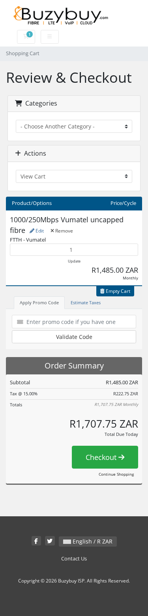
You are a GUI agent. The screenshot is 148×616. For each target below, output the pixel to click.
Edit (39, 230)
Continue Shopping (116, 474)
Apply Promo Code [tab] (39, 302)
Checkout (102, 457)
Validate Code (74, 337)
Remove (63, 230)
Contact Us (74, 558)
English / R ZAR (91, 541)
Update (74, 261)
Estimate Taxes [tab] (86, 302)
